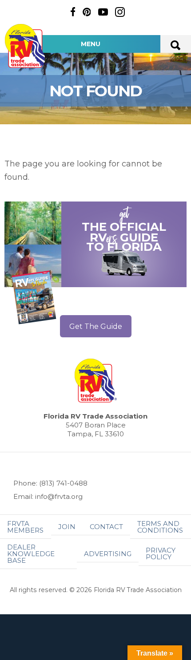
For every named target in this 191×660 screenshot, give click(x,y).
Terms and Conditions (160, 526)
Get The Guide (95, 326)
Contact (106, 526)
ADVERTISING (107, 553)
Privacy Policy (160, 553)
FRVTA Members (25, 526)
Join (67, 526)
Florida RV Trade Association (25, 46)
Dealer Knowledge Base (31, 554)
